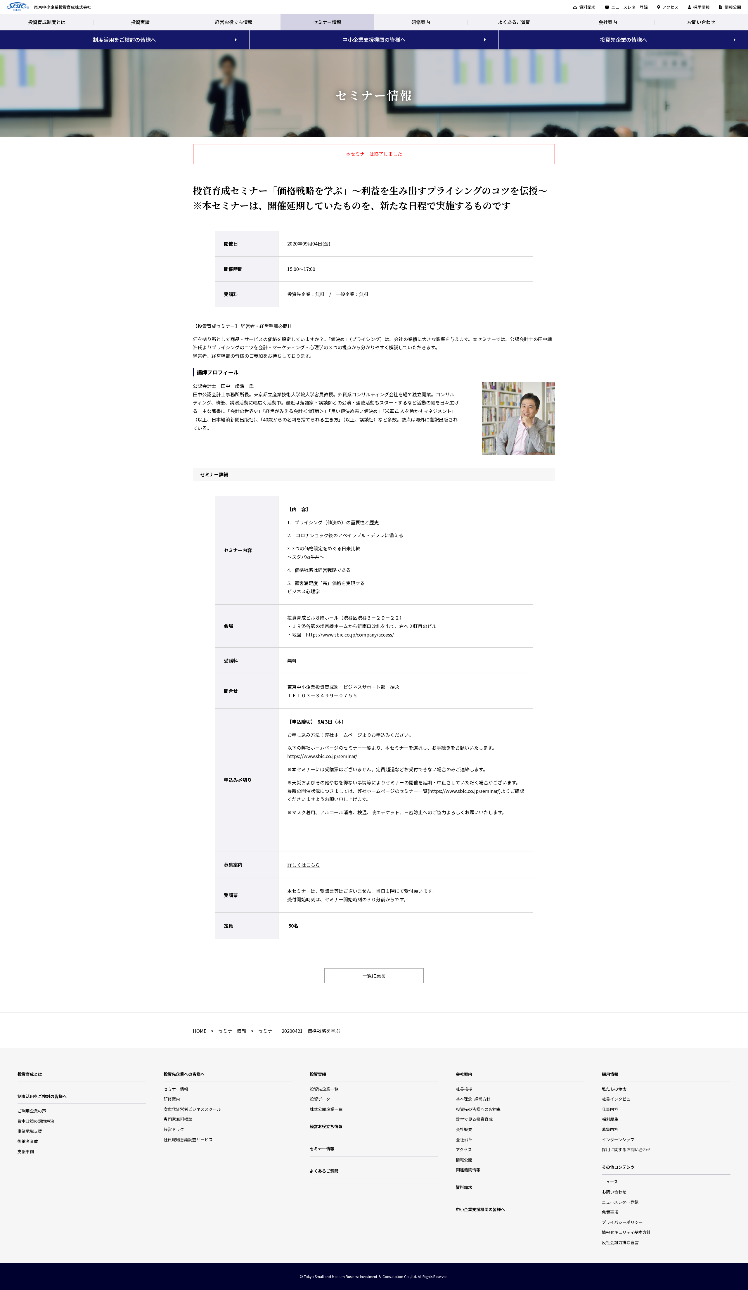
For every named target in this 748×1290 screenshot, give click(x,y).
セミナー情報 (327, 21)
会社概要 (464, 1129)
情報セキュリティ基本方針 (626, 1232)
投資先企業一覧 (324, 1089)
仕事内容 (610, 1109)
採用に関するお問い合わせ (626, 1149)
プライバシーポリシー (622, 1222)
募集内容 (610, 1129)
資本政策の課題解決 (36, 1121)
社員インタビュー (618, 1099)
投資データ (320, 1099)
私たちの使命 (614, 1089)
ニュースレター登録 (629, 7)
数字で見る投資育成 (474, 1119)
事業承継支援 (30, 1131)
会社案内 (607, 21)
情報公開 (733, 7)
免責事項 (610, 1212)
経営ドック (174, 1129)
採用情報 (701, 7)
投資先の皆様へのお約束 (478, 1109)
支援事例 (26, 1151)
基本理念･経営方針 (473, 1099)
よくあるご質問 (514, 21)
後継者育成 (28, 1141)
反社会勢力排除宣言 (620, 1242)
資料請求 (587, 7)
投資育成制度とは (46, 21)
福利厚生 (610, 1119)
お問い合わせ (701, 21)
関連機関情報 (468, 1170)
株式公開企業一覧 (326, 1109)
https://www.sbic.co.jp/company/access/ (350, 634)
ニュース (610, 1181)
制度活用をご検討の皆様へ (124, 39)
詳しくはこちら (303, 864)
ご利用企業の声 (32, 1111)
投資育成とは (30, 1074)
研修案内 (420, 21)
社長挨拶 (464, 1089)
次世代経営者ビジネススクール (192, 1109)
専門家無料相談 (178, 1119)
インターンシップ (618, 1139)
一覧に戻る (374, 975)
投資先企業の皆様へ (623, 39)
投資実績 (140, 21)
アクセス (670, 7)
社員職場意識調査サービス (188, 1139)
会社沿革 (464, 1139)
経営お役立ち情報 (233, 21)
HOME (199, 1030)
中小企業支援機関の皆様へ (374, 39)
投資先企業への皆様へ (184, 1074)
